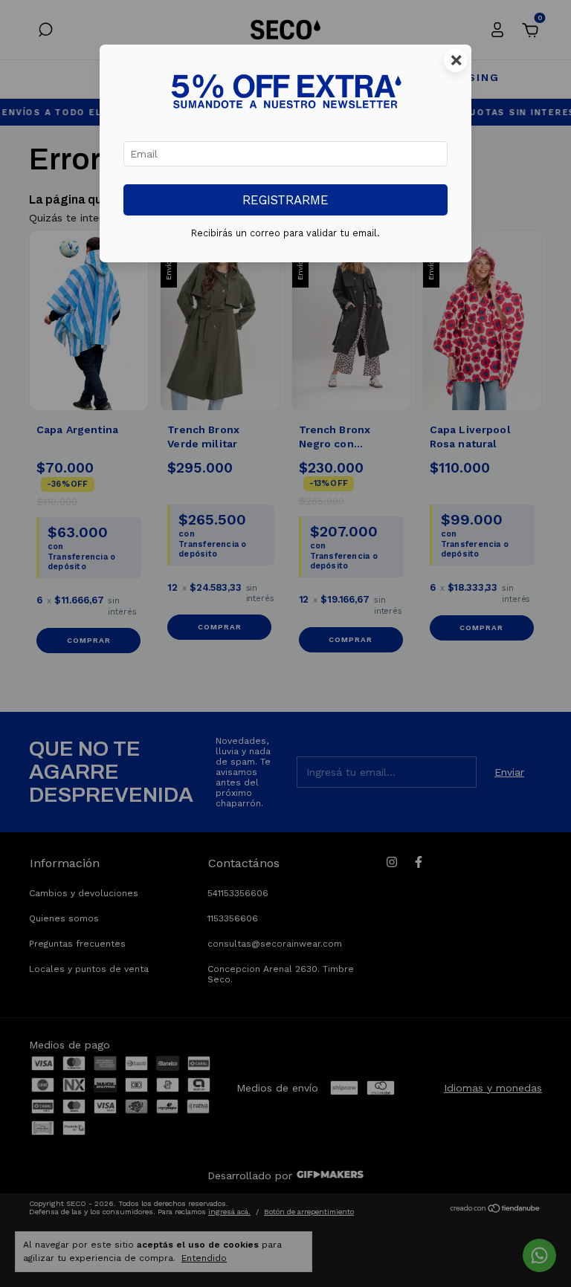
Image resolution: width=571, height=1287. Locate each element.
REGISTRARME (285, 199)
